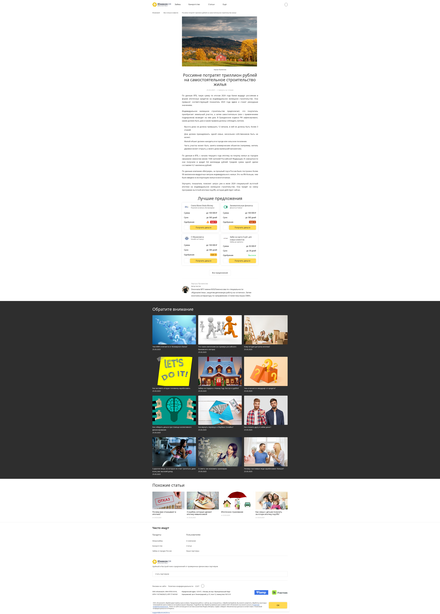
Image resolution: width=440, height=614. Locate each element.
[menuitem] (179, 5)
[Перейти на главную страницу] (161, 4)
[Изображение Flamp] (261, 593)
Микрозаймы (157, 541)
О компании (191, 541)
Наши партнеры (192, 551)
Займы (178, 4)
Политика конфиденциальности (180, 586)
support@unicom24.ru (161, 612)
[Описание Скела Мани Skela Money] (186, 227)
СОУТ (197, 586)
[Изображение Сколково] (280, 593)
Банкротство (194, 4)
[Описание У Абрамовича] (186, 260)
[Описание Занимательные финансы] (225, 227)
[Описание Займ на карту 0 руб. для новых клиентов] (225, 260)
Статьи (211, 4)
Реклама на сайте (159, 586)
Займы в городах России (162, 551)
